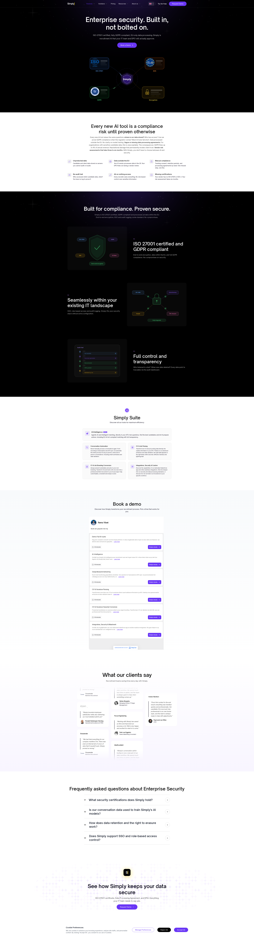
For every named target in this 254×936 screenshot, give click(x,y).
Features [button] (89, 3)
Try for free (162, 4)
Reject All (164, 930)
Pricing (113, 3)
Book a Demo (126, 45)
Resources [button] (122, 3)
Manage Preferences (143, 930)
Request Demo (177, 4)
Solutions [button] (101, 3)
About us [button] (135, 3)
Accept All (181, 930)
